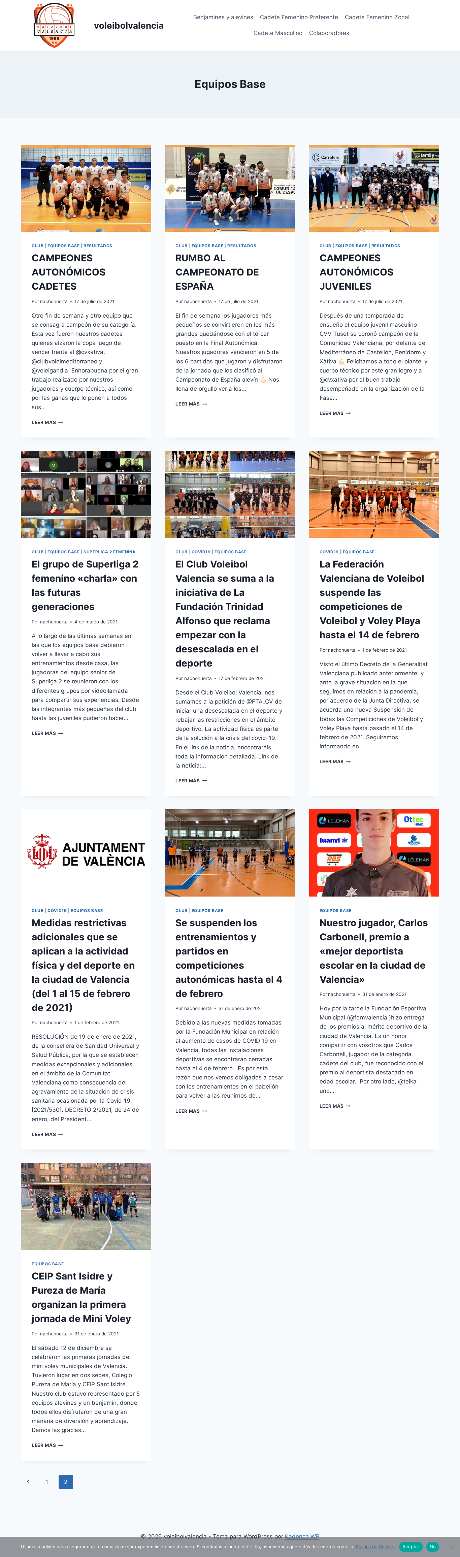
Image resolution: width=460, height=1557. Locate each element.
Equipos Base (63, 245)
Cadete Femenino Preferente (299, 17)
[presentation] (86, 188)
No (433, 1546)
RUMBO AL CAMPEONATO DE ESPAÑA (217, 272)
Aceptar (411, 1546)
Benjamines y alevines (223, 17)
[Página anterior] (28, 1482)
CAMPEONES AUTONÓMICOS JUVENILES (356, 272)
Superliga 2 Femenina (110, 551)
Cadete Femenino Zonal (377, 17)
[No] (451, 1547)
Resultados (98, 245)
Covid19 (201, 551)
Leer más (47, 422)
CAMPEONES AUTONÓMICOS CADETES (68, 272)
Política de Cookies (376, 1546)
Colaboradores (329, 33)
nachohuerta (54, 301)
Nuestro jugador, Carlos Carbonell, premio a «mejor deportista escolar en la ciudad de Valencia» (374, 951)
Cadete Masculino (278, 33)
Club (37, 245)
